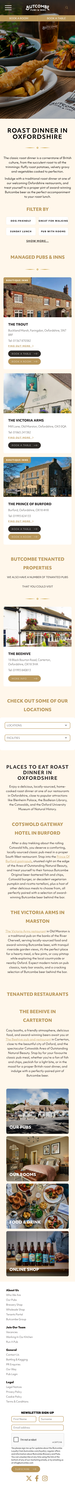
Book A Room (18, 18)
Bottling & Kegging (17, 1359)
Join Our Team (15, 1327)
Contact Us (12, 1354)
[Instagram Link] (45, 1478)
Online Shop (24, 1269)
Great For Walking (53, 220)
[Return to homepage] (37, 8)
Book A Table (56, 18)
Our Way (11, 1369)
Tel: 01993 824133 (19, 516)
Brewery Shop (14, 1304)
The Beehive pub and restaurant (28, 1039)
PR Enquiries (13, 1364)
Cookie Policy (14, 1396)
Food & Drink (25, 1222)
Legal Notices (14, 1387)
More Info (19, 678)
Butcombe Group (16, 1319)
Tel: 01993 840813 (19, 670)
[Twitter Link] (29, 1478)
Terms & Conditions (17, 1401)
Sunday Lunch (21, 231)
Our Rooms (22, 1174)
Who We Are (13, 1295)
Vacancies (12, 1332)
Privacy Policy (14, 1392)
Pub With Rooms (53, 231)
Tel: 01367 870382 (19, 341)
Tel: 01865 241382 (19, 432)
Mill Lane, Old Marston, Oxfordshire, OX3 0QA (37, 426)
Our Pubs (20, 1127)
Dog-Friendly (21, 220)
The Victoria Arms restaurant (25, 931)
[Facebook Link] (37, 1478)
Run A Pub (12, 1342)
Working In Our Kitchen (19, 1337)
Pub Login (12, 1374)
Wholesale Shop (15, 1309)
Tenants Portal (14, 1314)
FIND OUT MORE (20, 345)
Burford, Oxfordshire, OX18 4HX (28, 510)
